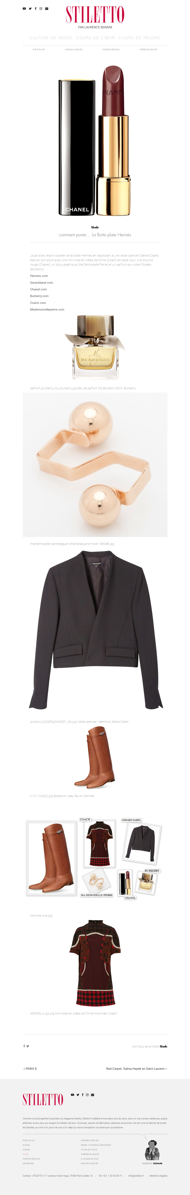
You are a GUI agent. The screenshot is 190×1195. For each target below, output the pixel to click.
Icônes (26, 1145)
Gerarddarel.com (41, 282)
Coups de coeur (89, 1150)
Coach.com (38, 303)
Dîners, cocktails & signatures (96, 1145)
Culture (26, 1150)
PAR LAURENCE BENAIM (95, 27)
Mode (95, 227)
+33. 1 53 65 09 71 (112, 1175)
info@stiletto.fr (136, 1175)
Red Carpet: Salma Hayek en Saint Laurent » (136, 1068)
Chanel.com (38, 289)
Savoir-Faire (28, 1163)
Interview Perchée (90, 1140)
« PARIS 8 (30, 1068)
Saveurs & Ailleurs (73, 50)
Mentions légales (158, 1175)
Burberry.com (39, 296)
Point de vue (39, 50)
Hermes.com (39, 276)
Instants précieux (111, 50)
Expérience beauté (148, 50)
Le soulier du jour (89, 1159)
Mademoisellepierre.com (47, 309)
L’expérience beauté (90, 1154)
